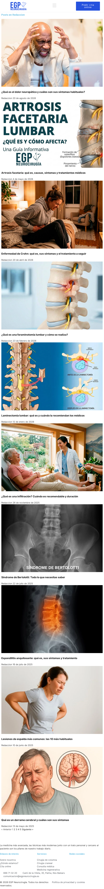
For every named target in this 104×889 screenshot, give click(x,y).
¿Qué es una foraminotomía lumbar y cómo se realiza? (34, 334)
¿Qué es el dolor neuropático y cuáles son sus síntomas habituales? (43, 92)
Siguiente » (27, 829)
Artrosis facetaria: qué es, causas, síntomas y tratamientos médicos (43, 172)
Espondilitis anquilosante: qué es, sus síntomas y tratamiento (39, 658)
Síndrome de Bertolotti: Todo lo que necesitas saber (33, 577)
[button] (54, 5)
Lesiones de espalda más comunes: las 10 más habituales (37, 739)
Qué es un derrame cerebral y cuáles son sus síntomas (35, 820)
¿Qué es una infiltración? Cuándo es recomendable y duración (39, 496)
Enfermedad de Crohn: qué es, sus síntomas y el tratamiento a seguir (43, 253)
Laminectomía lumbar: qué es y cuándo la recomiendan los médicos (43, 415)
